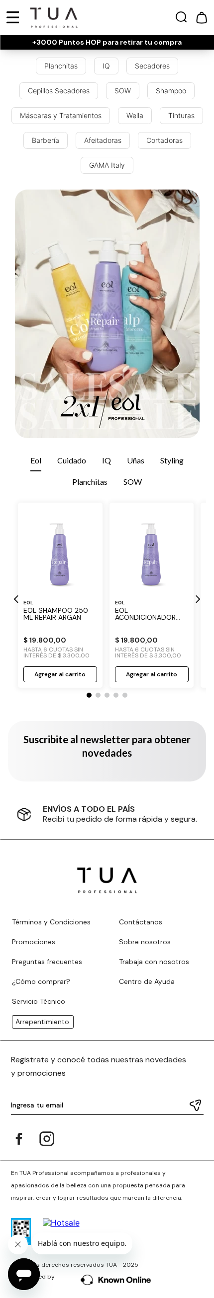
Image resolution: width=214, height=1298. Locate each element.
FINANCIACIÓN (114, 809)
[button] (181, 19)
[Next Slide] (197, 599)
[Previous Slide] (16, 599)
